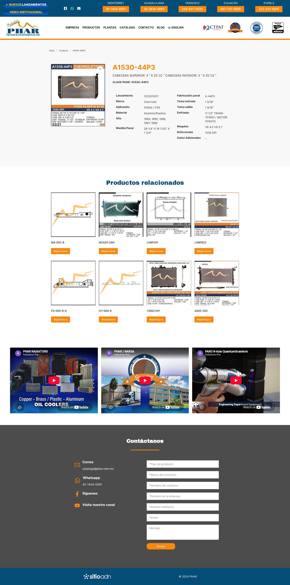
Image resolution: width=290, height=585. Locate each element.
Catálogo (127, 27)
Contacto (146, 27)
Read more (60, 251)
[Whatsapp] (72, 8)
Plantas (109, 27)
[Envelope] (79, 8)
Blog (161, 27)
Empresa (72, 27)
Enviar (161, 546)
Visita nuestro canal (98, 505)
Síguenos (90, 493)
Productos (91, 27)
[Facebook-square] (65, 8)
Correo (87, 462)
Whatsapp (91, 478)
